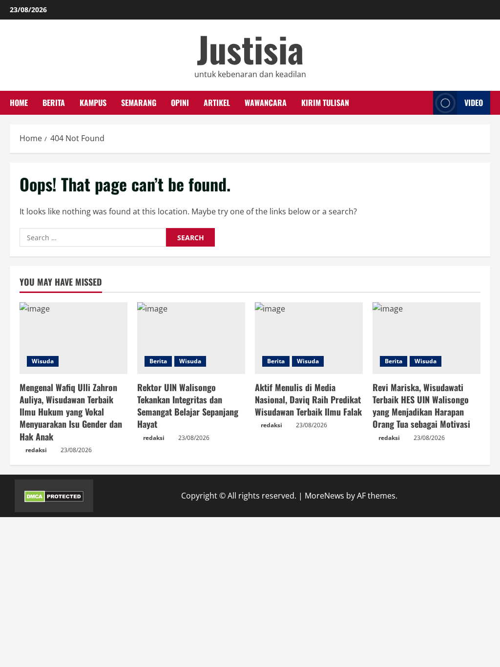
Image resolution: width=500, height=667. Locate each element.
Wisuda (43, 361)
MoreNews (324, 495)
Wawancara (266, 102)
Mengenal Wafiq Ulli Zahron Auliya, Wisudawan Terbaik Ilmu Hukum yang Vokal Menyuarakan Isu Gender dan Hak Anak (71, 412)
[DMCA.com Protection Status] (53, 495)
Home (19, 102)
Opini (180, 102)
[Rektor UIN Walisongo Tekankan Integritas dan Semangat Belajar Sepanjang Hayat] (191, 338)
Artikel (217, 102)
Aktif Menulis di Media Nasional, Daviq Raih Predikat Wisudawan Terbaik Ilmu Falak (308, 399)
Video (473, 102)
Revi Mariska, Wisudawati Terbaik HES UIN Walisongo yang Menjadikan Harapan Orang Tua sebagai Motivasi (421, 406)
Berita (53, 102)
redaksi (36, 450)
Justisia (250, 48)
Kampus (93, 102)
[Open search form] (423, 103)
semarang (138, 102)
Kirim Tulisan (325, 102)
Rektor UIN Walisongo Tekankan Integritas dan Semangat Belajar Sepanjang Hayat (187, 406)
